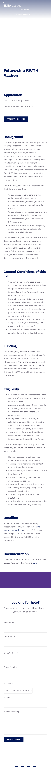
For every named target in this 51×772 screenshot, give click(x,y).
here (35, 563)
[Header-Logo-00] (11, 3)
